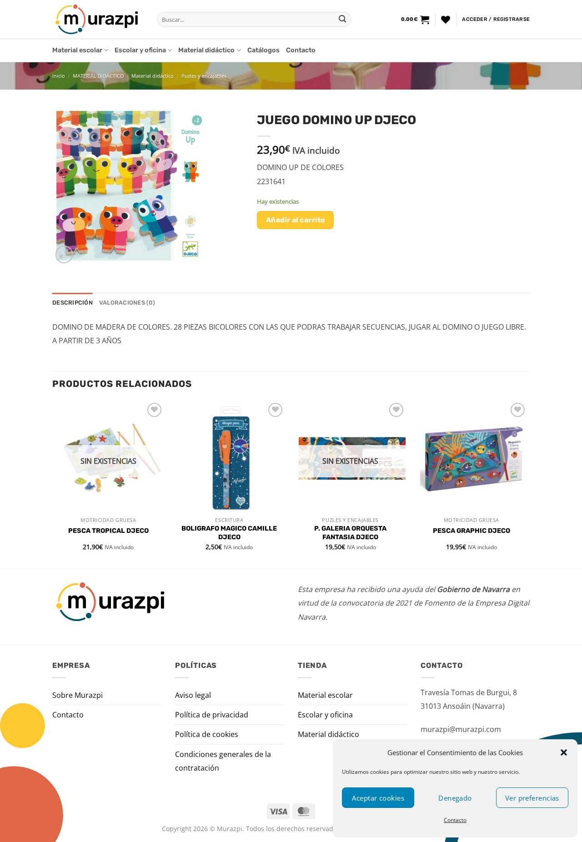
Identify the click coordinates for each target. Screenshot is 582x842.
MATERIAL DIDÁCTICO (98, 75)
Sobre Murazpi (77, 695)
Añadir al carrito (295, 220)
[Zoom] (64, 254)
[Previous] (53, 483)
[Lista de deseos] (445, 20)
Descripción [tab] (72, 302)
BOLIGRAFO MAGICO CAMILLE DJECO (229, 533)
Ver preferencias (532, 797)
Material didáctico (206, 50)
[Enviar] (342, 19)
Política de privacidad (211, 715)
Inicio (58, 75)
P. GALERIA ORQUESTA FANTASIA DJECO (350, 533)
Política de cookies (206, 734)
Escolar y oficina (140, 50)
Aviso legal (193, 695)
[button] (563, 752)
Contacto (455, 820)
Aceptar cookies (378, 797)
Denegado (455, 797)
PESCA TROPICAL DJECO (108, 531)
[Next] (527, 483)
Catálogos (263, 50)
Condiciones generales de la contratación (223, 761)
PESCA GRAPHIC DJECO (471, 531)
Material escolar (77, 50)
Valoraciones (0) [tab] (127, 302)
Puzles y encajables (203, 75)
